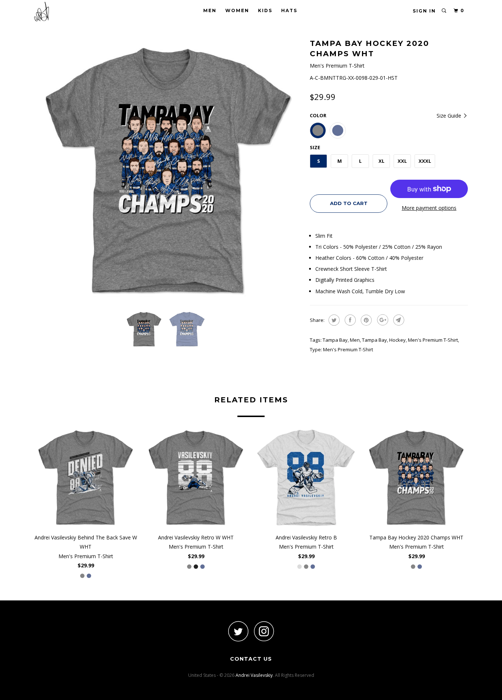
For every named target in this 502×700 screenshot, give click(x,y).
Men (209, 10)
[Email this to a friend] (397, 320)
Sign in (424, 11)
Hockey (397, 340)
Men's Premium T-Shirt (433, 340)
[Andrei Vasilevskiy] (72, 11)
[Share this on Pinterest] (365, 320)
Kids (265, 10)
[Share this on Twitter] (333, 320)
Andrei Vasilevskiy (254, 675)
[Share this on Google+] (381, 320)
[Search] (444, 11)
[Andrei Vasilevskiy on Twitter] (238, 631)
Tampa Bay (335, 340)
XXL (402, 161)
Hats (289, 10)
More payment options (429, 207)
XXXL (425, 161)
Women (237, 10)
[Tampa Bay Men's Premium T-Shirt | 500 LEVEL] (168, 171)
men (355, 340)
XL (381, 161)
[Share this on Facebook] (349, 320)
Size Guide (450, 115)
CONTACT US (251, 659)
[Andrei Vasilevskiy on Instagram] (264, 631)
